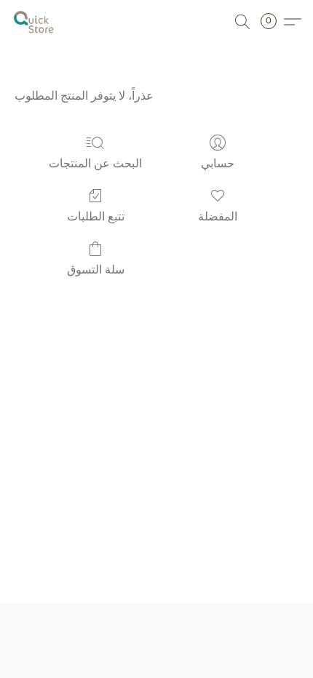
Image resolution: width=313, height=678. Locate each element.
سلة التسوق (95, 269)
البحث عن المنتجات (95, 163)
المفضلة (217, 216)
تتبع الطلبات (95, 216)
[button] (35, 22)
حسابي (217, 163)
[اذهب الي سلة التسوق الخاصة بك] (273, 22)
